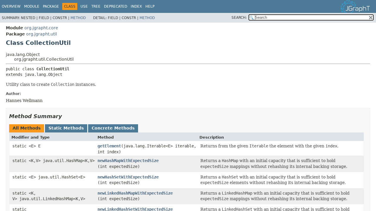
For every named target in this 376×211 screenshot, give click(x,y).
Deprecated (115, 6)
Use (84, 6)
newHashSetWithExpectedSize (128, 177)
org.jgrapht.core (41, 27)
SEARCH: (239, 18)
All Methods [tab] (27, 128)
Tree (95, 6)
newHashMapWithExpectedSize (128, 160)
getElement (109, 146)
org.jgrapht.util (41, 34)
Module (31, 6)
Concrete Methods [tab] (113, 128)
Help (150, 6)
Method (78, 18)
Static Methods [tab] (66, 128)
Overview (11, 6)
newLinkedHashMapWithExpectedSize (135, 193)
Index (136, 6)
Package (51, 6)
